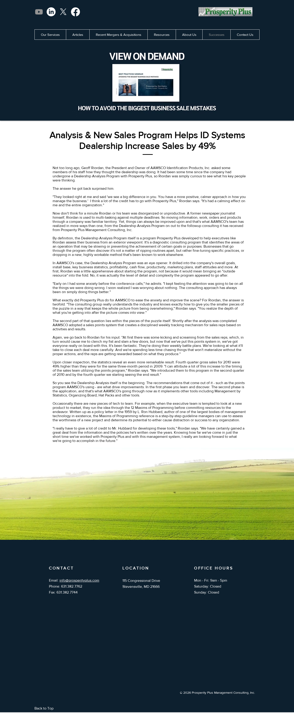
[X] (63, 11)
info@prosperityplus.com (79, 580)
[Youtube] (38, 11)
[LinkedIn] (51, 11)
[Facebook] (75, 11)
